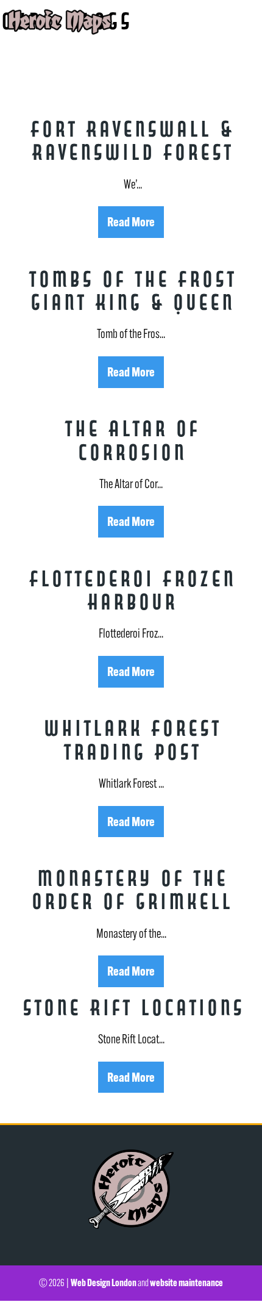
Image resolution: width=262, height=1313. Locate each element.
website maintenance (186, 1282)
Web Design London (103, 1282)
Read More (131, 221)
